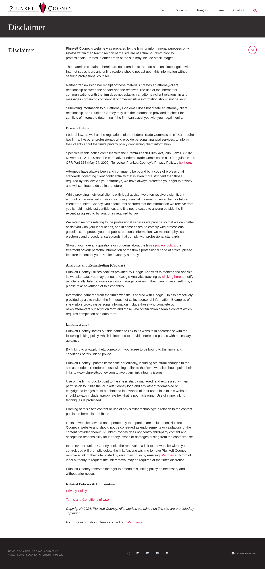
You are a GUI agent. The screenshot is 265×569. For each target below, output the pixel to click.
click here (184, 162)
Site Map (37, 551)
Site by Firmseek (53, 555)
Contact (238, 10)
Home (11, 551)
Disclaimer (23, 551)
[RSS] (167, 553)
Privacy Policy (76, 491)
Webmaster (169, 455)
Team (162, 10)
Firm (220, 10)
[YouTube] (158, 553)
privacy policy (165, 245)
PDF (252, 50)
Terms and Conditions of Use (87, 500)
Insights (202, 10)
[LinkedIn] (138, 553)
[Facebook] (148, 553)
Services (181, 10)
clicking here (171, 277)
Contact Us (51, 551)
